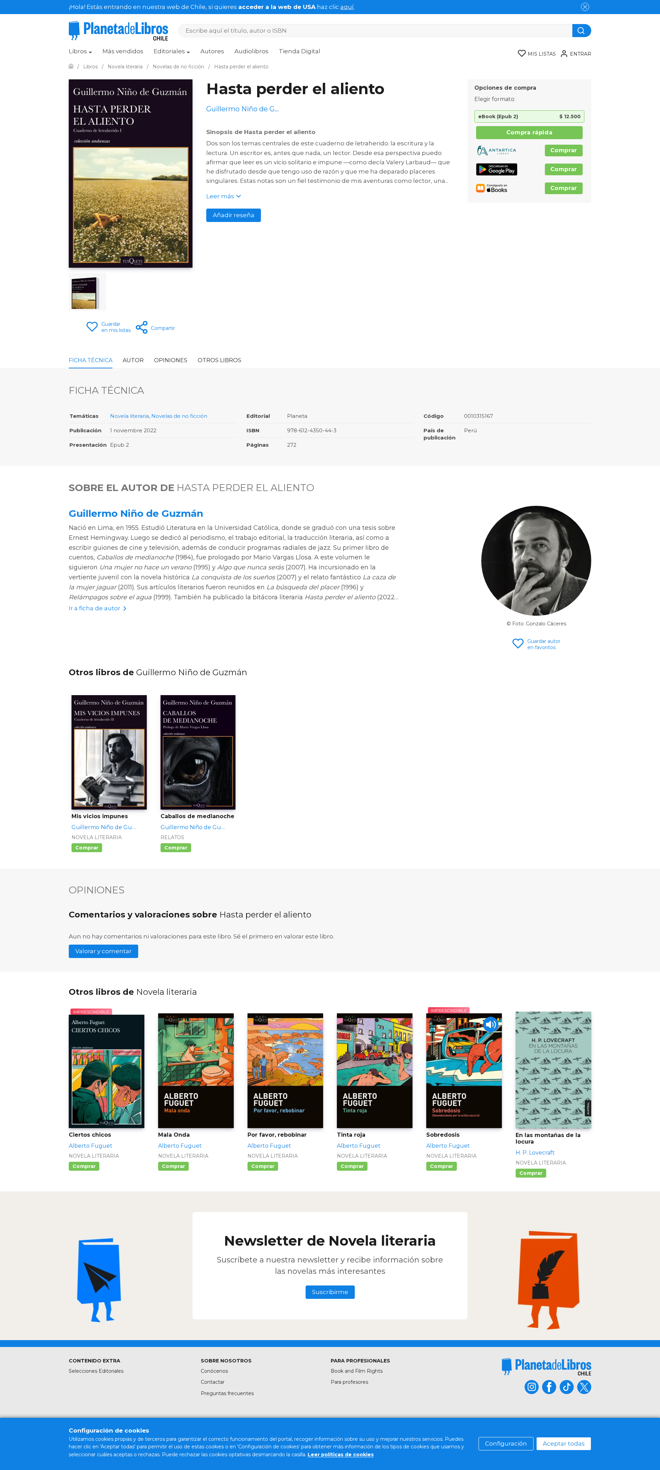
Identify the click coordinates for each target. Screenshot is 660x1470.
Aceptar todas (564, 1443)
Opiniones (170, 360)
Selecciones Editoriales (96, 1371)
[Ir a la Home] (71, 67)
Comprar (563, 150)
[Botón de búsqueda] (581, 30)
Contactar (212, 1382)
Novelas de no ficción (179, 416)
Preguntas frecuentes (227, 1393)
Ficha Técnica (90, 360)
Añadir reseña (233, 215)
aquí (347, 6)
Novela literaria (129, 416)
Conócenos (214, 1371)
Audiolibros (251, 51)
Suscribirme (330, 1292)
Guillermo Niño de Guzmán (136, 513)
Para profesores (349, 1382)
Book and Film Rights (357, 1371)
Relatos (172, 837)
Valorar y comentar (103, 951)
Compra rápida (529, 132)
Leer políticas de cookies (341, 1454)
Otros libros (219, 360)
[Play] (490, 1024)
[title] (546, 1367)
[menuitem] (80, 53)
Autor (133, 360)
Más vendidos (122, 51)
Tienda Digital (299, 51)
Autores (212, 51)
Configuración (506, 1443)
